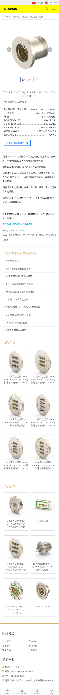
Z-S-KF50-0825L (17, 230)
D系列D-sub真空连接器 (17, 299)
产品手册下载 (12, 261)
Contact (22, 693)
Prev (9, 49)
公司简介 (6, 641)
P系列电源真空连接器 (16, 330)
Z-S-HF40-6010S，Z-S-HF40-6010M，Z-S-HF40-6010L (16, 609)
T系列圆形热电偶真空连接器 (19, 284)
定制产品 (6, 650)
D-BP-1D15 (43, 521)
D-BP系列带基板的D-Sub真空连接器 (23, 307)
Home (7, 693)
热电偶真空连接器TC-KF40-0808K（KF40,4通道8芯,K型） (43, 567)
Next (50, 49)
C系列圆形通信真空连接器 (18, 315)
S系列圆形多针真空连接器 (32, 17)
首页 (8, 17)
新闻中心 (32, 645)
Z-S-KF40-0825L (43, 606)
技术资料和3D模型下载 (17, 143)
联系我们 (32, 650)
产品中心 (16, 17)
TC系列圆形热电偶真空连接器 (20, 292)
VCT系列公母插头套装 (16, 322)
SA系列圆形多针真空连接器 (19, 276)
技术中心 (6, 645)
